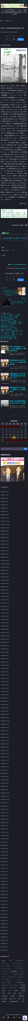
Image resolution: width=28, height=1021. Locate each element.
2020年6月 (5, 734)
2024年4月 (5, 583)
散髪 (14, 993)
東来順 (13, 996)
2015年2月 (4, 924)
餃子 (23, 1001)
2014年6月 (4, 937)
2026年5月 (4, 501)
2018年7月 (4, 809)
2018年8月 (4, 806)
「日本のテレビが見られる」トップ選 (11, 314)
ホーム (3, 20)
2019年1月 (4, 789)
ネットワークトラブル (18, 974)
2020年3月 (5, 744)
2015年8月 (4, 910)
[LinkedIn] (7, 39)
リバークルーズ (14, 985)
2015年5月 (4, 917)
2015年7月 (4, 914)
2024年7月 (5, 573)
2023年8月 (5, 609)
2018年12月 (5, 793)
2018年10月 (5, 799)
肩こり (24, 998)
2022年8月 (5, 649)
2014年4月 (4, 943)
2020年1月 (5, 750)
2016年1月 (4, 901)
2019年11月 (5, 757)
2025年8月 (5, 531)
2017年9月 (4, 842)
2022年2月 (5, 668)
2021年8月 (5, 688)
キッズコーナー (19, 966)
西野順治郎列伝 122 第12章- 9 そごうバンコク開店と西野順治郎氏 (18, 362)
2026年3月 (4, 508)
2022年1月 (4, 671)
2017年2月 (4, 865)
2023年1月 (5, 632)
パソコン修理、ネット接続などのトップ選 (12, 334)
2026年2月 (4, 511)
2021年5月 (5, 698)
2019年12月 (5, 753)
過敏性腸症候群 (14, 1001)
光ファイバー (13, 987)
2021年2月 (4, 707)
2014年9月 (4, 933)
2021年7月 (5, 691)
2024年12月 (5, 557)
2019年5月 (5, 776)
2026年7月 (5, 495)
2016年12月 (4, 871)
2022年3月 (5, 665)
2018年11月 (5, 796)
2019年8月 (5, 766)
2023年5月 (5, 619)
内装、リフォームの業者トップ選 (9, 316)
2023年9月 (5, 606)
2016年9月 (4, 881)
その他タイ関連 (7, 238)
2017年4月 (4, 858)
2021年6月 (5, 694)
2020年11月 (5, 717)
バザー (3, 977)
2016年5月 (4, 891)
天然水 (3, 990)
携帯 (9, 993)
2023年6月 (5, 616)
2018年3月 (4, 822)
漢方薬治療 (4, 998)
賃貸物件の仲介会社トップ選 (9, 320)
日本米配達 (4, 996)
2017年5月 (4, 855)
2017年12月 (4, 832)
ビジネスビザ (11, 977)
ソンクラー (4, 971)
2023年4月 (5, 622)
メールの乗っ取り (19, 982)
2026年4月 (4, 505)
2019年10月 (5, 760)
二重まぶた (4, 987)
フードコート (21, 977)
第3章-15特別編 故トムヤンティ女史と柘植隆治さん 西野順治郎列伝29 (18, 348)
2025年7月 (5, 534)
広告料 (3, 993)
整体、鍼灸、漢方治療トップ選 (9, 338)
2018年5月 (5, 816)
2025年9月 (5, 527)
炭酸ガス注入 (12, 998)
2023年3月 (5, 626)
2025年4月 (5, 544)
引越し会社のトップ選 (7, 325)
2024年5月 (5, 580)
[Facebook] (14, 36)
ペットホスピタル (6, 979)
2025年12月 (5, 518)
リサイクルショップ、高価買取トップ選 (11, 323)
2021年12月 (5, 675)
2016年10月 (4, 878)
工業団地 (23, 990)
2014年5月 (4, 940)
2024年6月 (5, 577)
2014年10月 (4, 930)
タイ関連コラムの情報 (19, 238)
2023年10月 (5, 603)
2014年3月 (4, 946)
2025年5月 (5, 541)
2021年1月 (4, 711)
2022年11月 (5, 639)
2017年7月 (4, 848)
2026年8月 (5, 491)
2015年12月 (4, 904)
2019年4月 (4, 780)
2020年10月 (5, 721)
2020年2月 (5, 747)
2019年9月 (4, 763)
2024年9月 (5, 567)
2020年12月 (5, 714)
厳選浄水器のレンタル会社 (7, 326)
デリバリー (22, 971)
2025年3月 (5, 547)
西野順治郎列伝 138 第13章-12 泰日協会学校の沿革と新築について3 (18, 376)
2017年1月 (4, 868)
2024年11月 (5, 560)
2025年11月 (5, 521)
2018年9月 (5, 802)
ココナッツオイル (6, 968)
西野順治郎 (16, 264)
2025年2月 (5, 550)
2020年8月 (5, 727)
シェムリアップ (19, 968)
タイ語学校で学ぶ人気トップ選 (9, 317)
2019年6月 (5, 773)
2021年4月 (5, 701)
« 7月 (7, 442)
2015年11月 (4, 907)
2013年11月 (4, 950)
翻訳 (19, 998)
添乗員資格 (21, 996)
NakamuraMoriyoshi (21, 268)
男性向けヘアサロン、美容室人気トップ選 (12, 331)
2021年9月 (5, 685)
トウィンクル (5, 974)
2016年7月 (4, 888)
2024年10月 (5, 563)
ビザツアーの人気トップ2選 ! (9, 328)
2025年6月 (5, 537)
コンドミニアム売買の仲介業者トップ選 (11, 322)
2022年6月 (5, 655)
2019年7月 (4, 770)
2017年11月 (5, 835)
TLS (10, 960)
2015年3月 (4, 920)
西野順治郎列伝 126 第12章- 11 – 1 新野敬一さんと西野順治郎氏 (18, 389)
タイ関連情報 (13, 971)
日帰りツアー (22, 993)
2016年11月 (4, 874)
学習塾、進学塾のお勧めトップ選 (9, 329)
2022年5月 (5, 658)
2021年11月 (5, 678)
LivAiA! (3, 960)
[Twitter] (7, 36)
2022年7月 (5, 652)
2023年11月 (5, 599)
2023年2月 (5, 629)
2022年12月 (5, 635)
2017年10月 (4, 838)
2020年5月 (5, 737)
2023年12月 (5, 596)
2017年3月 (4, 861)
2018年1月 (4, 829)
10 (2, 432)
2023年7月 (5, 613)
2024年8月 (5, 570)
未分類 (9, 20)
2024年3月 (5, 586)
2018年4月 (5, 819)
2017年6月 (4, 852)
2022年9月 (5, 645)
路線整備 (4, 1001)
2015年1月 (4, 927)
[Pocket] (14, 39)
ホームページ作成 (6, 982)
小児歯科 (15, 990)
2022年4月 (5, 662)
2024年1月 (5, 593)
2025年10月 (5, 524)
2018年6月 (4, 812)
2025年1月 (4, 554)
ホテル (19, 979)
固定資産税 (22, 987)
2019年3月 (5, 783)
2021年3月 (5, 704)
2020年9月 (5, 724)
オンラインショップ (18, 963)
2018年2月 (4, 825)
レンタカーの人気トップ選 (8, 335)
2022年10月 (5, 642)
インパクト (4, 963)
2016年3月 (4, 894)
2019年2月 (4, 786)
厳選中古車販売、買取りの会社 (8, 337)
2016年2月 (4, 897)
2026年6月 (5, 498)
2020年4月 (5, 740)
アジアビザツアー (19, 960)
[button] (25, 1018)
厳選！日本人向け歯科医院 (7, 319)
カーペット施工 (5, 966)
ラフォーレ (4, 985)
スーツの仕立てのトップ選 (7, 332)
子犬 (9, 990)
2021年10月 (5, 681)
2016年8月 (4, 884)
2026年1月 (5, 514)
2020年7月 (5, 730)
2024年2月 (5, 590)
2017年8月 (4, 845)
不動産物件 (23, 985)
